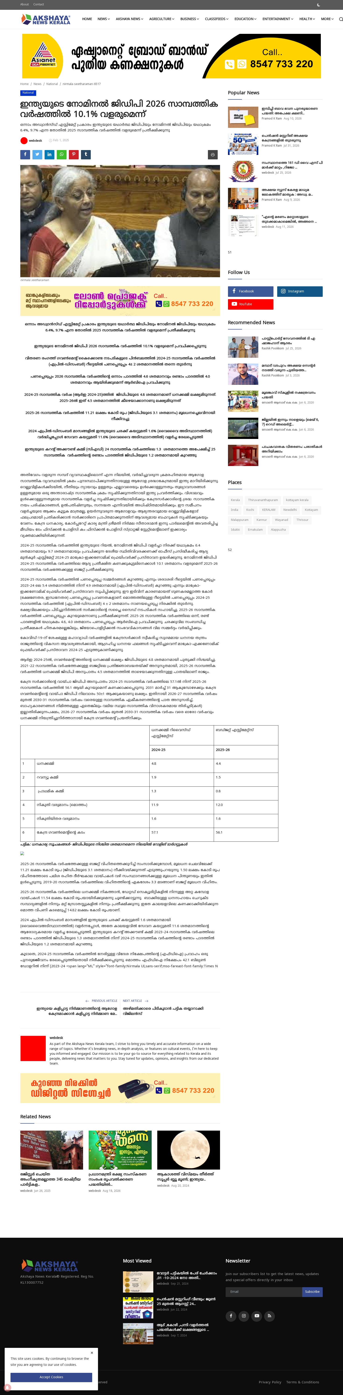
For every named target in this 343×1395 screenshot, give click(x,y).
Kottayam (311, 510)
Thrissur (302, 520)
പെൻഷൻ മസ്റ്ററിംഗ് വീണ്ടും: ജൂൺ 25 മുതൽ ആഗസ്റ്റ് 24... (186, 1301)
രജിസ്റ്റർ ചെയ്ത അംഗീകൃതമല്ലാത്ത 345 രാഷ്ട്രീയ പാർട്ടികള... (50, 1179)
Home (87, 19)
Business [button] (188, 19)
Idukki (235, 530)
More (326, 19)
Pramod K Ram (272, 119)
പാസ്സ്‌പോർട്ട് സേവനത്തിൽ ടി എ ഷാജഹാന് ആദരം (288, 341)
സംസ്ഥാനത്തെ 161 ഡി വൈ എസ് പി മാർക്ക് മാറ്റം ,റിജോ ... (292, 165)
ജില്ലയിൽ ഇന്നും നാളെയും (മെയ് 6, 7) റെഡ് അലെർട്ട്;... (290, 422)
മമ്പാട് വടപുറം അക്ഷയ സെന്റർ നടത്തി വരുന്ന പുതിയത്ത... (288, 368)
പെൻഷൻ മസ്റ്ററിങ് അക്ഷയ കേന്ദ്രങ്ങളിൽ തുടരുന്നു (285, 138)
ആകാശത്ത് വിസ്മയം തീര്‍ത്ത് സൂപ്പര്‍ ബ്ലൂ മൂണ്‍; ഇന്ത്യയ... (185, 1177)
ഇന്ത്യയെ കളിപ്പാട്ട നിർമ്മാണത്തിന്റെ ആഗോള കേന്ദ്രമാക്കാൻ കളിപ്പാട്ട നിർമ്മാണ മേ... (77, 1011)
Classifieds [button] (215, 19)
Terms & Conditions (302, 1382)
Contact (38, 5)
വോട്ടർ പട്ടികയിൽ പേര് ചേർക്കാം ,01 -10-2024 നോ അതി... (187, 1275)
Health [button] (305, 19)
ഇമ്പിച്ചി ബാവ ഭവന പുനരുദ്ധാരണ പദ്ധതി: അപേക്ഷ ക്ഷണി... (290, 111)
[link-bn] (171, 56)
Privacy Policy (270, 1382)
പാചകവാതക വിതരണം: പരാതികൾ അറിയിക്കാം (292, 449)
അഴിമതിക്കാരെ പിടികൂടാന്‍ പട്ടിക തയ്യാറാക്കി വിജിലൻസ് (163, 1011)
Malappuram (239, 520)
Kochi (250, 510)
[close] (92, 1352)
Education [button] (243, 19)
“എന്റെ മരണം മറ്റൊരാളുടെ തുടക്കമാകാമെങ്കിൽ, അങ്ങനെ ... (289, 219)
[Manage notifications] (7, 1387)
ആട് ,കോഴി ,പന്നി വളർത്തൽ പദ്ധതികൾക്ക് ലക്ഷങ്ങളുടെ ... (183, 1327)
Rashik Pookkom (273, 349)
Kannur (262, 520)
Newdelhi (290, 510)
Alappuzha (278, 530)
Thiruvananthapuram (263, 500)
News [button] (102, 19)
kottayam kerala (297, 500)
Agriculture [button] (160, 19)
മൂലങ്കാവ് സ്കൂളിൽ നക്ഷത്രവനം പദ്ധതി (289, 395)
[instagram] (243, 1316)
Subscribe (312, 1292)
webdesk (56, 1038)
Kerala (235, 500)
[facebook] (231, 1316)
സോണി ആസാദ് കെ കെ (279, 403)
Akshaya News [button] (128, 19)
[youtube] (256, 1316)
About (24, 5)
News (38, 84)
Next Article (133, 1001)
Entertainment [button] (276, 19)
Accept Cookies (51, 1377)
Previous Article (104, 1001)
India (234, 510)
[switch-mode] (319, 5)
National (52, 84)
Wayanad (281, 520)
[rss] (269, 1316)
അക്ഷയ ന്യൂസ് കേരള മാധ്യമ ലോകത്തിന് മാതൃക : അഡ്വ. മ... (287, 192)
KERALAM (268, 510)
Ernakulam (255, 530)
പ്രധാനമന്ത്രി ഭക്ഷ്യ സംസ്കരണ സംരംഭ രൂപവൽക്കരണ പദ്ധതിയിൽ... (118, 1179)
